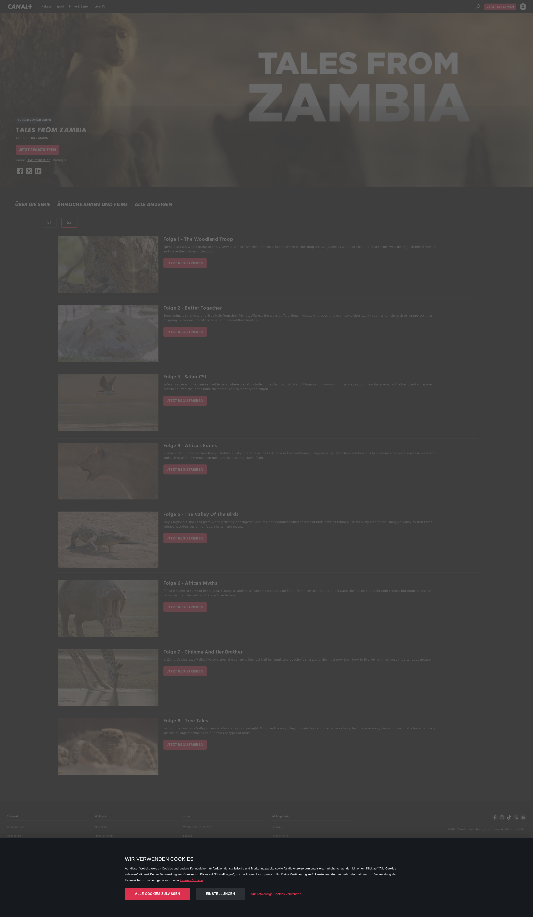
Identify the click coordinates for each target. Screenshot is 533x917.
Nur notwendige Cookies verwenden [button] (276, 894)
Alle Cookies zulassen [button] (157, 894)
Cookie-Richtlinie (191, 880)
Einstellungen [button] (220, 894)
